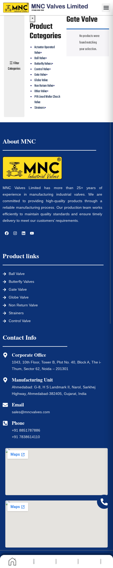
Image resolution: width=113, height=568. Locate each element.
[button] (106, 7)
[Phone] (5, 423)
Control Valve (41, 69)
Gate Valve (40, 75)
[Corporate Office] (5, 355)
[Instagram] (15, 233)
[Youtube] (32, 233)
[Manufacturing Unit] (5, 380)
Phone (18, 423)
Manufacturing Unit (32, 379)
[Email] (5, 404)
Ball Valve (39, 58)
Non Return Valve (43, 86)
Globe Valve (41, 80)
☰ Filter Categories (14, 66)
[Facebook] (7, 233)
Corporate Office (29, 354)
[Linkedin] (23, 233)
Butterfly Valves (43, 64)
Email (18, 404)
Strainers (39, 108)
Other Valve (40, 91)
